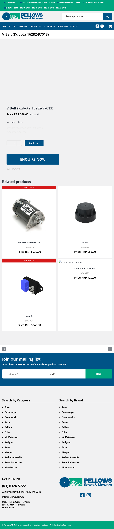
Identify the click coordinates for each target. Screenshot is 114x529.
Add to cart (34, 143)
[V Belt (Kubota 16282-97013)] (28, 72)
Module (29, 316)
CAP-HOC (84, 242)
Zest (46, 525)
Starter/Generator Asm (29, 242)
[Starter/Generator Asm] (29, 189)
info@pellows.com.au (13, 496)
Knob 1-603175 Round (84, 268)
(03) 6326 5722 (14, 485)
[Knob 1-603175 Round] (71, 262)
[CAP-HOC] (85, 189)
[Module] (29, 262)
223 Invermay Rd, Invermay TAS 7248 (21, 491)
